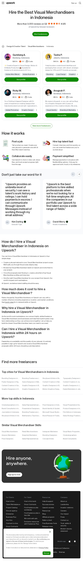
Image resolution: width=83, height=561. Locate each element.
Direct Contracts (12, 526)
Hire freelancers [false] (40, 34)
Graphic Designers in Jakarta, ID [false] (72, 385)
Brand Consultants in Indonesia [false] (11, 408)
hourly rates (9, 302)
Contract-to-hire (12, 523)
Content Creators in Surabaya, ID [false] (11, 385)
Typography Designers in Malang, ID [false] (72, 378)
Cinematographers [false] (70, 435)
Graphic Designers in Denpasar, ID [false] (11, 389)
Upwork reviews (48, 507)
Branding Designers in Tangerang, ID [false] (11, 378)
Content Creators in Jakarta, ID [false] (72, 382)
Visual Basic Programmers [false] (72, 431)
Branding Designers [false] (50, 435)
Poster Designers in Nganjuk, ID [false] (11, 382)
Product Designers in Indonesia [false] (72, 408)
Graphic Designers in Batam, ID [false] (31, 385)
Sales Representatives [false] (30, 439)
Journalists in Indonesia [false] (10, 412)
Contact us (65, 520)
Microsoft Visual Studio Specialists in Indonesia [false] (52, 412)
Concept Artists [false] (48, 439)
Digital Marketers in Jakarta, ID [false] (72, 389)
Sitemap (62, 552)
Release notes (47, 526)
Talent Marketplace (13, 504)
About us (64, 501)
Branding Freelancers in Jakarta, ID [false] (31, 378)
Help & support (47, 501)
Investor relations (67, 507)
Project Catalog (11, 507)
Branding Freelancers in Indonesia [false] (31, 412)
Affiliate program (48, 517)
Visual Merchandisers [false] (10, 431)
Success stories (48, 504)
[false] (3, 46)
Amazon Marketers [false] (8, 435)
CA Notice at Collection (60, 548)
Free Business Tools (49, 523)
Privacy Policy (43, 548)
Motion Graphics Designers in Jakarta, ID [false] (52, 389)
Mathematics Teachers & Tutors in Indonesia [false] (31, 416)
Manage (46, 553)
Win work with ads (30, 518)
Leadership (65, 504)
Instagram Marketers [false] (50, 431)
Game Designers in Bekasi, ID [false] (31, 382)
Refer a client (47, 520)
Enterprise (10, 514)
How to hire (10, 501)
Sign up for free (14, 475)
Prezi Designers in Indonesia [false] (52, 405)
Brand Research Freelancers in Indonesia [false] (52, 416)
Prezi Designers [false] (7, 439)
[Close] (50, 531)
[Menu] (3, 3)
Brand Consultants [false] (70, 439)
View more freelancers (42, 126)
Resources (46, 511)
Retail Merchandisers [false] (30, 431)
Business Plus (11, 517)
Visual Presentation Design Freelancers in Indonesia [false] (72, 405)
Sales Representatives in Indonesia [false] (31, 405)
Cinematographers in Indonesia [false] (11, 405)
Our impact (65, 514)
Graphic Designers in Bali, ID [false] (52, 385)
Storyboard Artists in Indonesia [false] (11, 416)
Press (63, 517)
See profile (21, 79)
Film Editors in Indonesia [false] (72, 412)
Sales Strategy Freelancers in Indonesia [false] (72, 416)
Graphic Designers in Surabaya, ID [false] (31, 389)
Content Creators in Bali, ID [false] (52, 382)
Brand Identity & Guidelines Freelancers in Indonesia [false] (52, 408)
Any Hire (9, 520)
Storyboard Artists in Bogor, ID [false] (52, 378)
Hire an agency (11, 511)
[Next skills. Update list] (36, 74)
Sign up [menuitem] (74, 3)
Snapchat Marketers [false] (29, 435)
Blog (44, 514)
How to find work (30, 501)
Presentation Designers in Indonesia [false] (31, 408)
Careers (63, 511)
